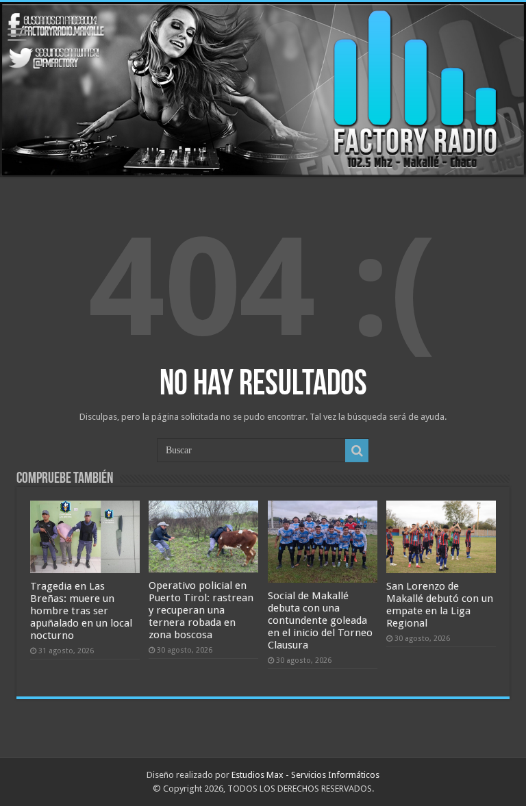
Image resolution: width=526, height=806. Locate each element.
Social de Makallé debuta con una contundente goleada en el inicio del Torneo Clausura (320, 620)
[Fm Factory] (263, 89)
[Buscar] (356, 450)
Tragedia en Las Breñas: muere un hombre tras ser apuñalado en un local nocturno (81, 611)
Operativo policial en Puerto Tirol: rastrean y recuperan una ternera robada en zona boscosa (201, 610)
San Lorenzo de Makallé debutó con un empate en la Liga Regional (439, 604)
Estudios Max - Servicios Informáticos (305, 775)
